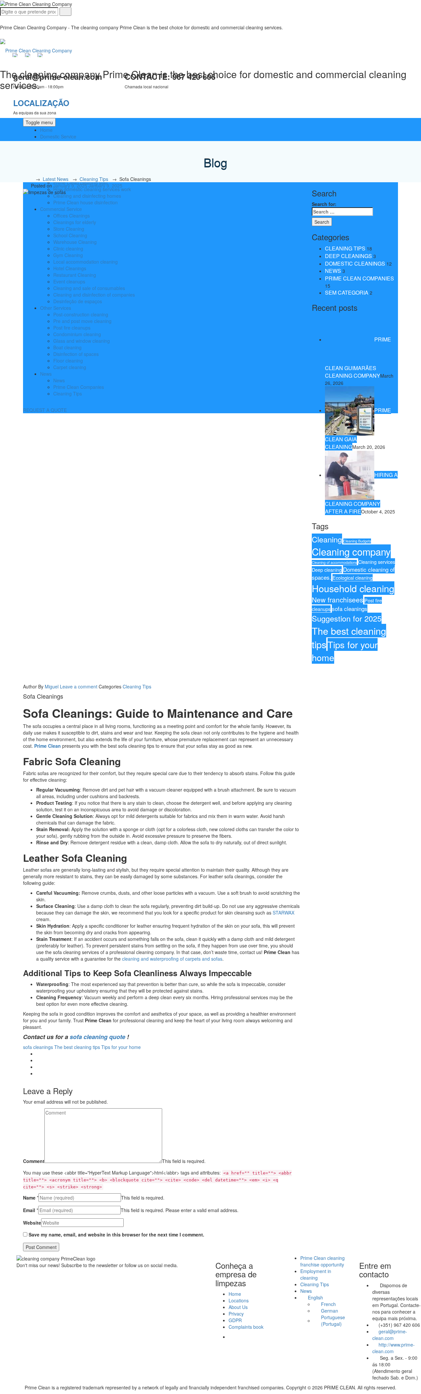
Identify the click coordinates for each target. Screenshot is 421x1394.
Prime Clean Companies (359, 278)
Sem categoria (346, 292)
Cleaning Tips (137, 686)
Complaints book (246, 1326)
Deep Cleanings (348, 256)
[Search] (65, 11)
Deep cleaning (327, 569)
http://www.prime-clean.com (393, 1347)
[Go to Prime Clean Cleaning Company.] (30, 179)
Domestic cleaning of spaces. (353, 573)
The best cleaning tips (77, 1047)
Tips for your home (121, 1047)
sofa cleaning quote (97, 1036)
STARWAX (283, 912)
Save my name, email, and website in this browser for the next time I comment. (116, 1234)
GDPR (235, 1320)
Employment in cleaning (315, 1274)
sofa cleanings (38, 1047)
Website (32, 1222)
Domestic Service (58, 136)
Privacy (236, 1313)
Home (46, 130)
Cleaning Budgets (357, 540)
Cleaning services (376, 561)
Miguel (52, 686)
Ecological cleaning (353, 577)
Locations (239, 1300)
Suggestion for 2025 (347, 618)
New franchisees (337, 599)
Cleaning (327, 539)
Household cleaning (353, 588)
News (333, 271)
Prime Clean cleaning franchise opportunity (322, 1261)
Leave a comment (78, 686)
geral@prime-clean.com (390, 1334)
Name (29, 1197)
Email (29, 1210)
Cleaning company (351, 551)
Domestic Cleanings (355, 263)
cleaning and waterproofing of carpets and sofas (172, 958)
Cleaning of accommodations (334, 562)
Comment (33, 1161)
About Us (238, 1307)
